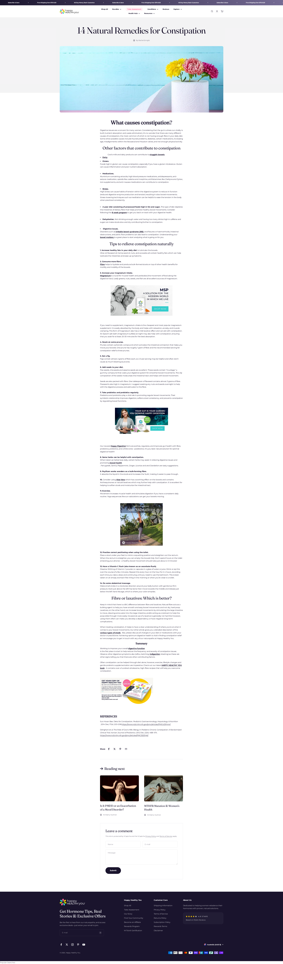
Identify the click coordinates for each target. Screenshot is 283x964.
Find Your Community (133, 918)
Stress (105, 189)
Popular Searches (7, 962)
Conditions (151, 9)
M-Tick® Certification (133, 930)
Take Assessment (134, 9)
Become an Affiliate (132, 922)
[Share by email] (126, 749)
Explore (177, 9)
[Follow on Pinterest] (78, 944)
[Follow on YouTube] (83, 944)
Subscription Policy (162, 922)
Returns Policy (160, 918)
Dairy (104, 157)
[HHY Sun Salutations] (141, 524)
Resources (148, 13)
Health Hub (133, 13)
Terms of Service (166, 836)
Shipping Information (163, 905)
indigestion (155, 654)
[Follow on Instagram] (72, 944)
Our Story (128, 914)
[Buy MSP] (141, 300)
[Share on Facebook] (109, 749)
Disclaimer (158, 930)
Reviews (166, 9)
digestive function (136, 648)
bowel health (116, 463)
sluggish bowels (157, 155)
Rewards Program (132, 926)
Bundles (115, 9)
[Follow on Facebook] (61, 944)
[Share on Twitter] (114, 749)
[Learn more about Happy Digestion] (141, 421)
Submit (113, 870)
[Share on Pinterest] (120, 749)
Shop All (104, 9)
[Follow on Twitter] (66, 944)
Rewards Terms (160, 926)
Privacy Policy (150, 836)
